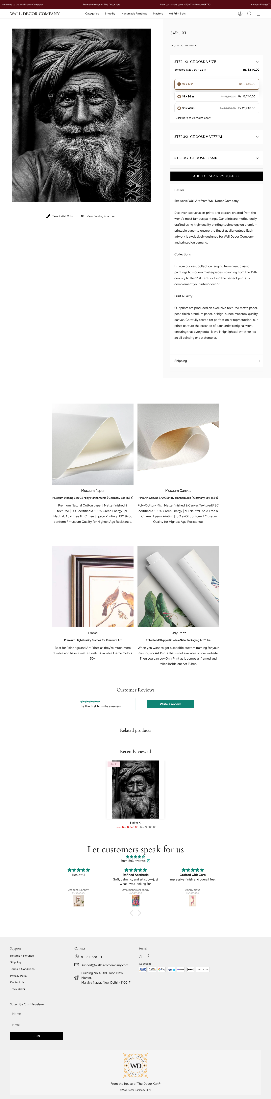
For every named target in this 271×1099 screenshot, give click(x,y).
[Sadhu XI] (136, 789)
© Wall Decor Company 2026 (135, 1090)
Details (179, 190)
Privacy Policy (18, 975)
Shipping (180, 361)
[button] (92, 13)
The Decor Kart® (148, 1084)
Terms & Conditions (22, 968)
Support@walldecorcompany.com (104, 965)
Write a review (170, 704)
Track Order (17, 989)
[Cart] (258, 13)
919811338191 (91, 957)
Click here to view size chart (193, 117)
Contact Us (17, 982)
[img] (135, 857)
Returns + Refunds (22, 955)
